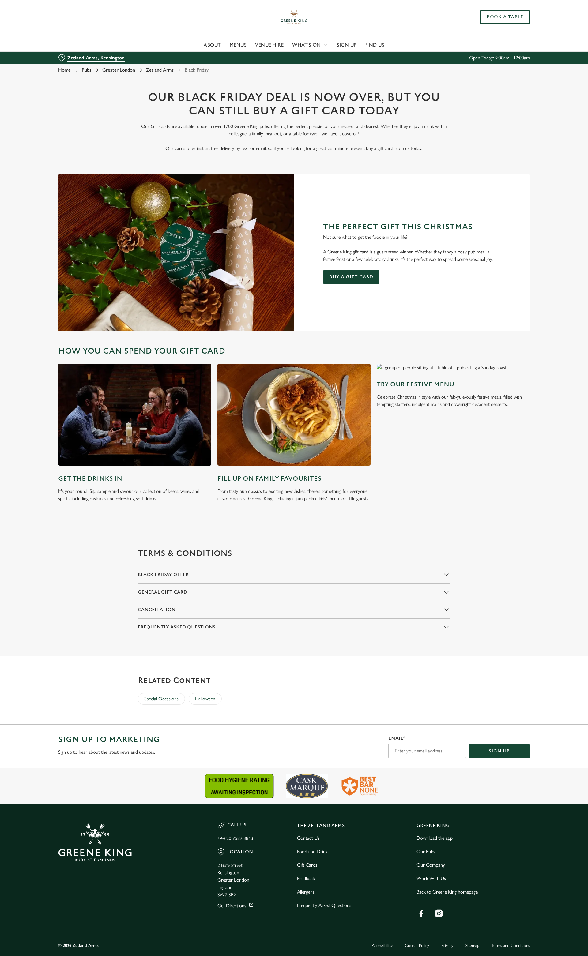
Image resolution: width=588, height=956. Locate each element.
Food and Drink (312, 851)
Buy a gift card (351, 276)
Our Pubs (426, 851)
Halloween (205, 699)
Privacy (447, 945)
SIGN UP (499, 751)
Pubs (86, 70)
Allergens (306, 892)
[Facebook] (421, 913)
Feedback (306, 878)
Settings (356, 56)
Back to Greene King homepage (447, 892)
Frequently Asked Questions (324, 905)
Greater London (118, 70)
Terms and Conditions (511, 945)
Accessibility (382, 945)
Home (64, 70)
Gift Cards (307, 865)
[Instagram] (438, 913)
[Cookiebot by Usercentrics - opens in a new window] (81, 57)
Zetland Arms (160, 70)
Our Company (431, 865)
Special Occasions (161, 699)
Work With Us (431, 878)
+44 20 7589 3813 (235, 838)
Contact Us (308, 838)
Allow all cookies (495, 16)
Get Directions (231, 906)
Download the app (435, 838)
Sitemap (472, 945)
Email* (396, 738)
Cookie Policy (417, 945)
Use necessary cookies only (495, 36)
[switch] (217, 57)
